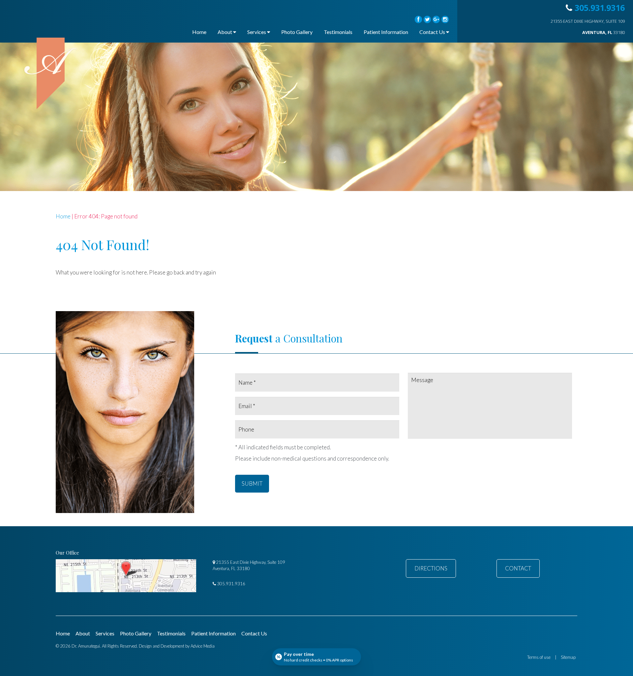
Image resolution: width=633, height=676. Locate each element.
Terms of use (539, 657)
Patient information (386, 32)
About (225, 32)
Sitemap (568, 657)
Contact (518, 568)
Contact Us (432, 32)
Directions (430, 568)
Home (199, 32)
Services (256, 32)
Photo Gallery (297, 32)
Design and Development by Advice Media (177, 646)
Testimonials (338, 32)
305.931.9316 (600, 7)
